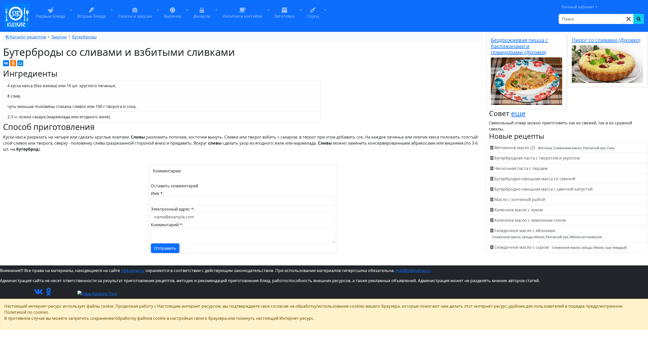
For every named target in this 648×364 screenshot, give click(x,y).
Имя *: (157, 193)
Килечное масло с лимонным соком (530, 220)
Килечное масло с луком (518, 210)
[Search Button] (638, 19)
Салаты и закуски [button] (135, 16)
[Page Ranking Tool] (97, 293)
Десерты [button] (201, 16)
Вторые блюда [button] (91, 16)
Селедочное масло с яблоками (547, 233)
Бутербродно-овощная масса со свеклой (534, 178)
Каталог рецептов (27, 37)
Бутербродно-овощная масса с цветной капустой (543, 189)
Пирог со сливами (606, 40)
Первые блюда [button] (50, 16)
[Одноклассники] (13, 63)
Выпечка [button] (172, 16)
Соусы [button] (313, 16)
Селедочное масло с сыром (559, 247)
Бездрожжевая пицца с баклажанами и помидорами (519, 46)
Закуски (59, 37)
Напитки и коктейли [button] (242, 16)
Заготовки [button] (284, 16)
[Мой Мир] (20, 63)
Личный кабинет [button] (577, 7)
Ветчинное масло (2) (554, 147)
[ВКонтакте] (6, 63)
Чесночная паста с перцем (521, 168)
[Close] (628, 19)
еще (518, 113)
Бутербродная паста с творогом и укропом (537, 158)
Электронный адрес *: (172, 209)
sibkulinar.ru (133, 270)
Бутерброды (84, 37)
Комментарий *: (167, 225)
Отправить (165, 248)
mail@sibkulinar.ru (413, 270)
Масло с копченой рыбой (519, 199)
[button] (71, 16)
